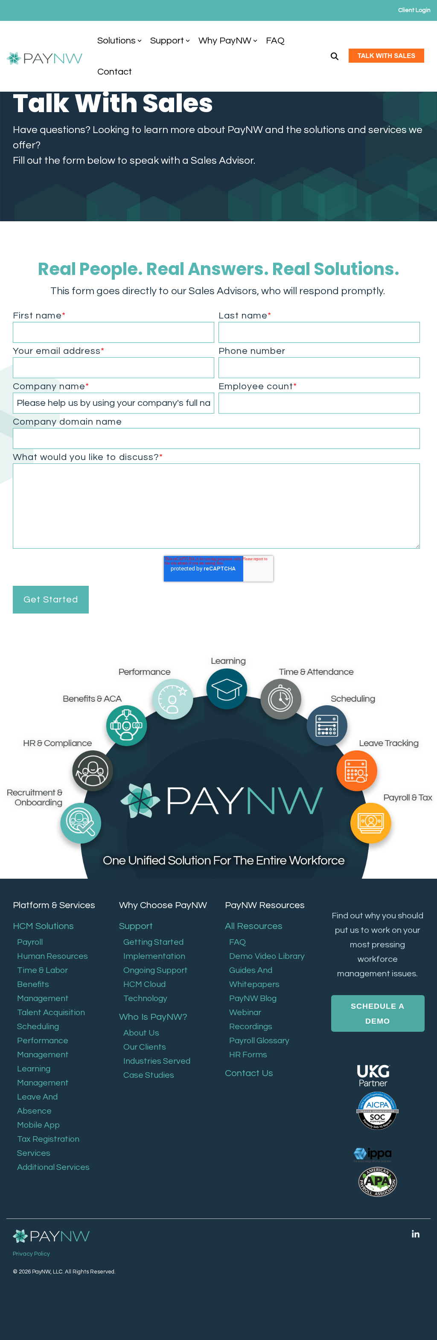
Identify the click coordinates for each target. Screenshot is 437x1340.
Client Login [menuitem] (414, 10)
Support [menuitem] (136, 926)
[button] (415, 1234)
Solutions (116, 41)
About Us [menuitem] (141, 1033)
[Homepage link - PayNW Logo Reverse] (51, 1236)
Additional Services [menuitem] (53, 1167)
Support (167, 41)
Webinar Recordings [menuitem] (250, 1019)
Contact (114, 72)
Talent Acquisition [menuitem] (51, 1012)
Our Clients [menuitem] (144, 1047)
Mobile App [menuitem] (38, 1125)
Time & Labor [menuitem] (42, 970)
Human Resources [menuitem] (52, 956)
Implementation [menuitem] (154, 956)
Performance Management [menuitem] (43, 1047)
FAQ (275, 41)
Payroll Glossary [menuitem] (259, 1040)
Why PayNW (224, 41)
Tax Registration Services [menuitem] (48, 1146)
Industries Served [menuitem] (156, 1061)
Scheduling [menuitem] (38, 1026)
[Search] (334, 56)
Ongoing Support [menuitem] (155, 970)
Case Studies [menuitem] (148, 1075)
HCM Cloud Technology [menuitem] (145, 991)
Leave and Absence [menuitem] (37, 1104)
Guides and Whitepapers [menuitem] (254, 977)
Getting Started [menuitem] (153, 942)
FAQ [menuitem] (237, 942)
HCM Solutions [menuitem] (43, 926)
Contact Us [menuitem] (249, 1073)
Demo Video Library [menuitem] (267, 956)
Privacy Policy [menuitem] (31, 1254)
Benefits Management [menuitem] (43, 991)
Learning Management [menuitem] (43, 1076)
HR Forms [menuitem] (248, 1055)
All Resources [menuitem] (254, 926)
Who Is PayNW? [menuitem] (153, 1017)
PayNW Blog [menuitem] (253, 998)
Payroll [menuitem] (30, 942)
